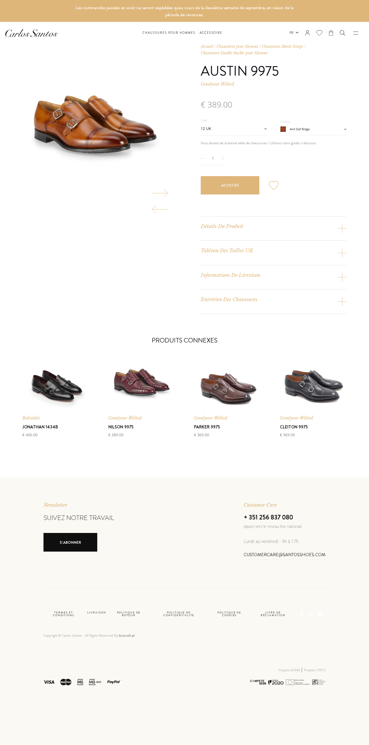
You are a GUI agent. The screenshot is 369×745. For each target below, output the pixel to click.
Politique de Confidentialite (178, 614)
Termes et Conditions (63, 614)
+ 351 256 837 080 (268, 517)
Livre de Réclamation (273, 614)
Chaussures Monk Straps (282, 46)
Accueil (207, 46)
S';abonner (70, 542)
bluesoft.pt (127, 635)
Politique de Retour (129, 614)
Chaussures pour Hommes (169, 32)
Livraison (96, 613)
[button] (342, 33)
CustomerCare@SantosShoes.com (285, 555)
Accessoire (211, 32)
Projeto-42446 (290, 670)
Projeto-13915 (315, 670)
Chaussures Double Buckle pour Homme (234, 53)
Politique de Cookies (229, 614)
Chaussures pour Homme (237, 46)
